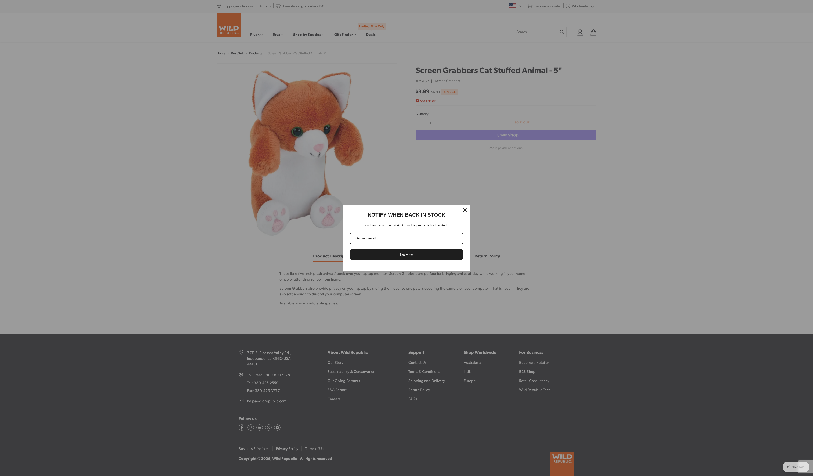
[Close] (465, 210)
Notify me (406, 254)
